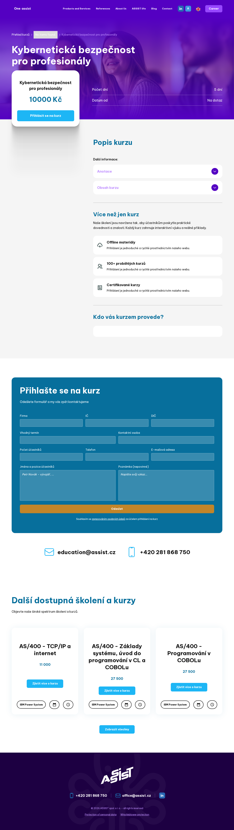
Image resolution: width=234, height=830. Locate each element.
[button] (198, 8)
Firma (23, 415)
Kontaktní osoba (129, 432)
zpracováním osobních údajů (108, 519)
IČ (86, 415)
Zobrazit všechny (117, 729)
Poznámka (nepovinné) (133, 466)
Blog (154, 8)
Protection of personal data (100, 814)
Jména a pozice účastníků (37, 466)
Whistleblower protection (134, 814)
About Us (120, 8)
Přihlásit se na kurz (45, 116)
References (103, 8)
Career (214, 8)
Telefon (90, 449)
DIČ (153, 415)
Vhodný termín (29, 432)
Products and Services (76, 8)
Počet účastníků (30, 449)
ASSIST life (139, 8)
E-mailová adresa (163, 449)
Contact (167, 8)
